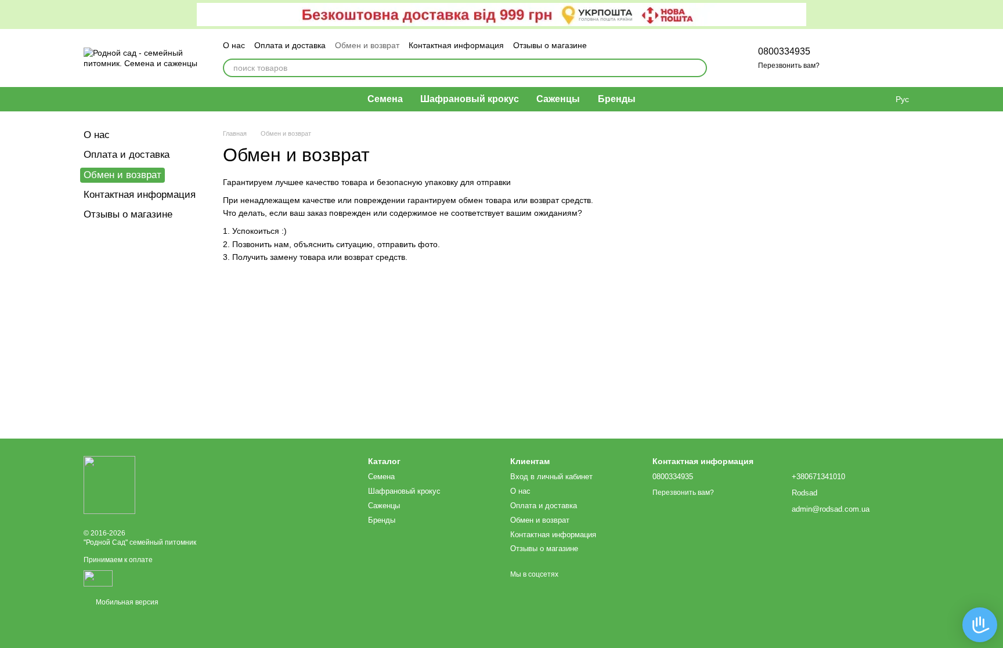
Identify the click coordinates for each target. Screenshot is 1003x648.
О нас (234, 45)
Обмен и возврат (367, 45)
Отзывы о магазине (550, 45)
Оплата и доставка (290, 45)
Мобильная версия (126, 602)
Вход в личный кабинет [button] (551, 476)
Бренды (617, 99)
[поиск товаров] (697, 68)
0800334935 (784, 51)
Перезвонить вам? (789, 65)
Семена (385, 99)
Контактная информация (456, 45)
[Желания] (849, 58)
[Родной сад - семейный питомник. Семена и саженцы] (109, 484)
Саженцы (558, 99)
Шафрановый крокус (469, 99)
